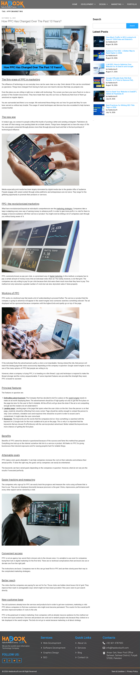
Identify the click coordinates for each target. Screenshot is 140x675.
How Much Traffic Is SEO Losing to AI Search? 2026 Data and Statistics (121, 38)
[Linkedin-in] (19, 660)
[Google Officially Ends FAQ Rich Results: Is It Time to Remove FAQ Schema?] (99, 82)
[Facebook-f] (4, 660)
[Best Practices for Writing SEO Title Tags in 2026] (99, 109)
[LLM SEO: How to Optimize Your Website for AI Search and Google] (99, 68)
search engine (74, 398)
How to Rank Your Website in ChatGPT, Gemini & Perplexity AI (121, 93)
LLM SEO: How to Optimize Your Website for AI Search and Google (119, 65)
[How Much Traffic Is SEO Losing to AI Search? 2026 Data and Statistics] (99, 41)
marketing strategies (64, 209)
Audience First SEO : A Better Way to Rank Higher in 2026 (120, 52)
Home (74, 4)
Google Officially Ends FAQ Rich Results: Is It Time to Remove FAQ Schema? (119, 79)
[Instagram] (9, 660)
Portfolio (132, 4)
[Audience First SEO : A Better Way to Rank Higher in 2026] (99, 55)
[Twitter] (14, 660)
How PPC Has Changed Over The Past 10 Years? (31, 21)
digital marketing (56, 276)
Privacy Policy (132, 671)
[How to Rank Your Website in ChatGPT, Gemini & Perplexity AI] (99, 96)
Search (97, 19)
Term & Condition (118, 671)
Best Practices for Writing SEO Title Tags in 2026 (120, 106)
